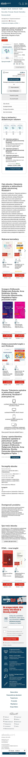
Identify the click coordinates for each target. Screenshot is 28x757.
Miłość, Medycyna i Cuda (7, 265)
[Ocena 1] (14, 58)
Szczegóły (7, 106)
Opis (6, 103)
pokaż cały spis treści (10, 541)
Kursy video (5, 12)
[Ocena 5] (21, 58)
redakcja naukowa (6, 375)
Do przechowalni (14, 98)
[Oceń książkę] (20, 58)
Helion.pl (7, 717)
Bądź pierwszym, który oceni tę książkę (19, 60)
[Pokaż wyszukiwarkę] (20, 3)
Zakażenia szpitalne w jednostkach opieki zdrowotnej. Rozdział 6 (15, 157)
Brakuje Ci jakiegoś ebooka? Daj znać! (16, 675)
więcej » (20, 635)
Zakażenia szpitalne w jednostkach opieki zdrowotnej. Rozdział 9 (7, 373)
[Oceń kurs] (6, 457)
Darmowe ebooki (6, 15)
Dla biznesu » (12, 668)
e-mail (5, 627)
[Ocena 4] (19, 58)
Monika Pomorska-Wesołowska (18, 48)
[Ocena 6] (22, 58)
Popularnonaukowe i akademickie (10, 491)
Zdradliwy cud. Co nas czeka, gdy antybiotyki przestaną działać (19, 266)
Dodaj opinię (15, 457)
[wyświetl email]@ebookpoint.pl (11, 745)
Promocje (10, 12)
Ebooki (9, 8)
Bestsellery (22, 12)
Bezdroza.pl (18, 721)
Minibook (16, 53)
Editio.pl (17, 719)
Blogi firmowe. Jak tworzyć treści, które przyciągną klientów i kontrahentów (19, 373)
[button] (25, 250)
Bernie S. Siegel (6, 267)
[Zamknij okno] (24, 750)
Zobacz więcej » (7, 645)
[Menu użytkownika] (23, 3)
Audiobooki (15, 8)
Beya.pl (17, 724)
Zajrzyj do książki (6, 61)
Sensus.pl (7, 719)
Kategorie (4, 8)
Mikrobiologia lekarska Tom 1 (6, 325)
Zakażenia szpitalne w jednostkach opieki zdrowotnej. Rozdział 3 (15, 150)
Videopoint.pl (8, 724)
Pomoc (21, 432)
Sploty (17, 726)
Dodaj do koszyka (14, 79)
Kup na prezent (15, 87)
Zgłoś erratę (5, 482)
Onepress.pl (18, 717)
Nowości (16, 12)
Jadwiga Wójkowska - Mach (11, 153)
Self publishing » (13, 681)
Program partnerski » (14, 649)
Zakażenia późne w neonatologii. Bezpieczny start (20, 575)
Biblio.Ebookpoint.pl (9, 728)
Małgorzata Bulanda (19, 143)
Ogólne (3, 495)
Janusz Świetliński (18, 577)
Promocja (4, 40)
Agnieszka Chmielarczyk (11, 161)
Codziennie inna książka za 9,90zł (10, 23)
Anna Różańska (22, 46)
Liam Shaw (17, 268)
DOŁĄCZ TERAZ (11, 639)
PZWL (23, 55)
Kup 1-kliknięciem (14, 91)
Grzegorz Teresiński (7, 576)
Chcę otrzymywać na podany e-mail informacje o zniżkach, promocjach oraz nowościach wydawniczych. (15, 633)
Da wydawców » (13, 662)
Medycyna (21, 491)
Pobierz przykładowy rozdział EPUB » (10, 479)
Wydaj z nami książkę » (15, 655)
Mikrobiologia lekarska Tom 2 (18, 325)
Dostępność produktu (8, 109)
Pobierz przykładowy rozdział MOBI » (10, 481)
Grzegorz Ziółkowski (19, 44)
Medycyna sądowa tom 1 (7, 574)
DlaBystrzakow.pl (9, 721)
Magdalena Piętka (15, 146)
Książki (20, 8)
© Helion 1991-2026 (6, 737)
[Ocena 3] (17, 58)
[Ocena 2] (16, 58)
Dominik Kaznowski (19, 375)
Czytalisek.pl (7, 726)
